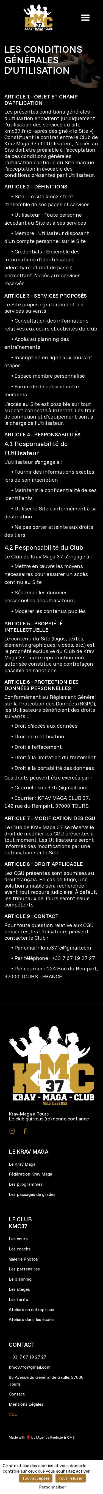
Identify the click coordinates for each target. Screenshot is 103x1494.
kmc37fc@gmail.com (62, 787)
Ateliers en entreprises (31, 1309)
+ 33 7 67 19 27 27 (27, 1357)
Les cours (18, 1238)
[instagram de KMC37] (12, 1131)
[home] (38, 17)
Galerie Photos (23, 1259)
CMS (71, 1437)
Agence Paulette (50, 1437)
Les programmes (26, 1184)
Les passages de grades (32, 1194)
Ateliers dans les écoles (32, 1319)
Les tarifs (18, 1299)
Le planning (20, 1279)
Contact (17, 1394)
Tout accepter (36, 1478)
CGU (13, 1414)
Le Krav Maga (22, 1164)
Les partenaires (24, 1269)
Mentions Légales (26, 1404)
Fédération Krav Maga (30, 1174)
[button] (84, 17)
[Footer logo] (51, 1065)
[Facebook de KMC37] (25, 1131)
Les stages (19, 1289)
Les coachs (19, 1249)
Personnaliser (52, 1487)
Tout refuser (70, 1478)
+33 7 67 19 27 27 (73, 958)
